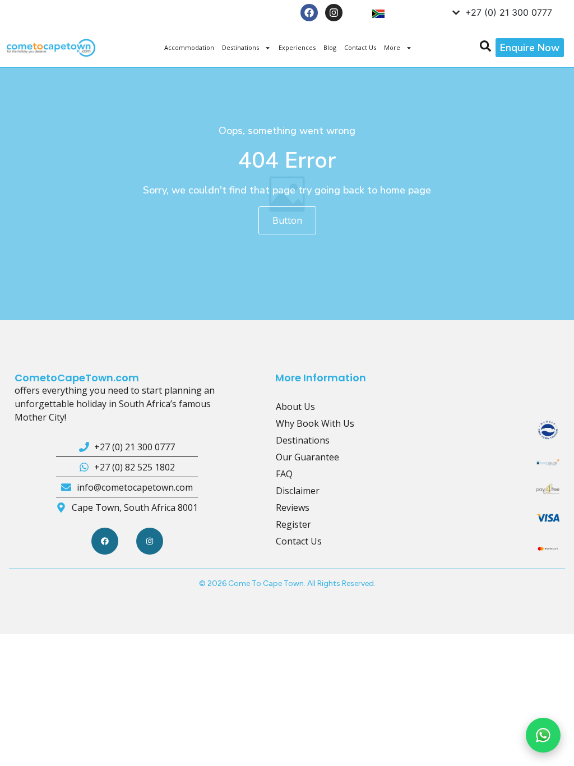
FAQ (284, 474)
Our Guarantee (307, 457)
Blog (329, 47)
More (392, 47)
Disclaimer (298, 490)
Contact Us (360, 47)
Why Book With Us (315, 423)
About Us (295, 406)
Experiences (297, 47)
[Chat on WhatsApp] (543, 735)
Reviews (292, 507)
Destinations (240, 47)
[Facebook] (309, 12)
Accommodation (189, 47)
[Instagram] (333, 12)
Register (293, 524)
